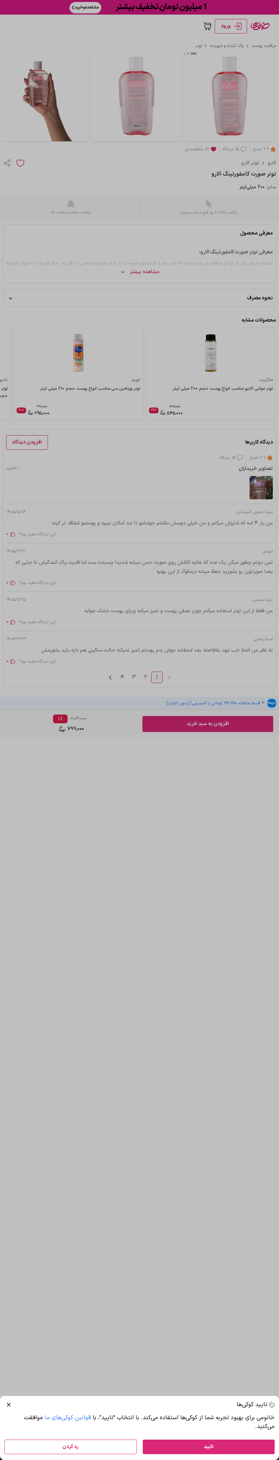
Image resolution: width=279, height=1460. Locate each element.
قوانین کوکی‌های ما (68, 1417)
